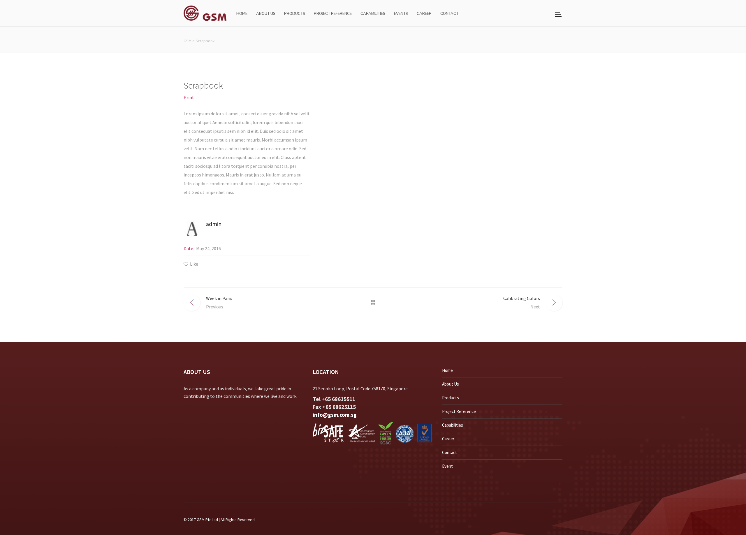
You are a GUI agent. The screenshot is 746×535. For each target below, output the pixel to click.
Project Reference (459, 411)
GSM (187, 40)
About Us (450, 384)
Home (447, 370)
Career (448, 439)
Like (194, 264)
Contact (449, 452)
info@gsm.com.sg (335, 414)
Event (447, 466)
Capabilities (452, 425)
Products (450, 397)
